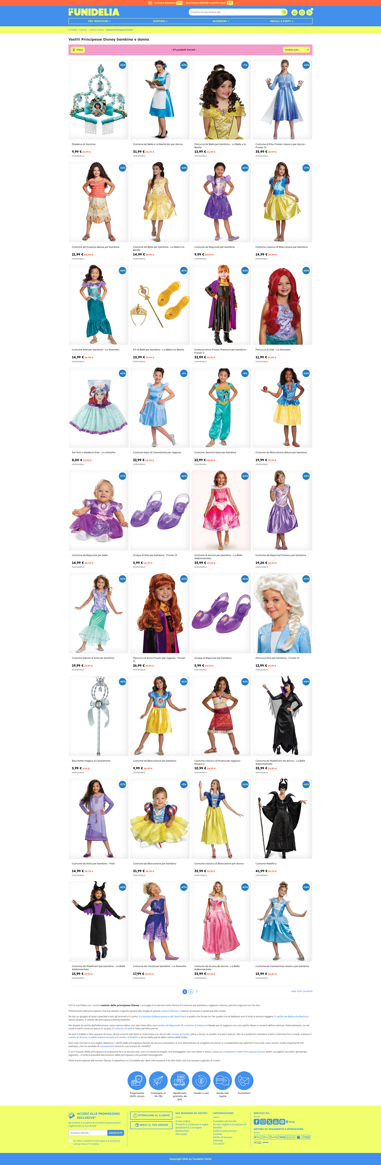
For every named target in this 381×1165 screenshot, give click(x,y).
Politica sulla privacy (225, 1130)
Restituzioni (182, 1130)
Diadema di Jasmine (83, 144)
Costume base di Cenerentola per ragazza (157, 452)
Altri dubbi (181, 1134)
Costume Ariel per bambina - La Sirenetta (95, 349)
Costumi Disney (96, 30)
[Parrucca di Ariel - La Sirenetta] (282, 305)
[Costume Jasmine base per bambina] (221, 407)
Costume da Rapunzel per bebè (90, 555)
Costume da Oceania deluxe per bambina (95, 246)
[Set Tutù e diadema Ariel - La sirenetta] (98, 407)
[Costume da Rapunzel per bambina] (221, 202)
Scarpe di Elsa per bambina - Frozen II (155, 555)
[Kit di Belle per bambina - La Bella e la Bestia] (160, 305)
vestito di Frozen (180, 1034)
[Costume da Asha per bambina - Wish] (98, 819)
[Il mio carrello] (309, 12)
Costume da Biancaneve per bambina (154, 760)
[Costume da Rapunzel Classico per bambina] (282, 510)
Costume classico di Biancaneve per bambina (282, 246)
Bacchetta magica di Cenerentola (91, 760)
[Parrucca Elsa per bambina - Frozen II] (282, 613)
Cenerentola (107, 1046)
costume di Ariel (123, 1028)
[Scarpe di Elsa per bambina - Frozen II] (160, 510)
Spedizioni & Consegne (188, 1127)
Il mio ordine (182, 1121)
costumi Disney (169, 1010)
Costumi (159, 21)
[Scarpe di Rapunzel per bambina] (221, 613)
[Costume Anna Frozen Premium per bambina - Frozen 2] (221, 305)
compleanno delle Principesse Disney (243, 1051)
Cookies (217, 1134)
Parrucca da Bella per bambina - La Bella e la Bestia (220, 146)
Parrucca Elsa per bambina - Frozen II (277, 657)
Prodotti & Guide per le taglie (191, 1124)
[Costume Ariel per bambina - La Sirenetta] (98, 305)
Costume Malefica (266, 863)
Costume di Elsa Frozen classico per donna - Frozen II (281, 146)
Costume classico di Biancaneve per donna (219, 863)
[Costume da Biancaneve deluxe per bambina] (282, 407)
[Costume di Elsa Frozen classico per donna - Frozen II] (282, 99)
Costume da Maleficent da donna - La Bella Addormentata (280, 762)
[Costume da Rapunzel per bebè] (98, 510)
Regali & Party (280, 21)
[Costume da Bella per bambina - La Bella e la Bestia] (160, 202)
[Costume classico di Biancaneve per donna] (221, 819)
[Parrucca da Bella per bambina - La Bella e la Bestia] (221, 99)
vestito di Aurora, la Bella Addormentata (91, 1037)
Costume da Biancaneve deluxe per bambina (281, 452)
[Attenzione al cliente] (302, 12)
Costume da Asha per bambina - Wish (93, 863)
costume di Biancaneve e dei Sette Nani (163, 1016)
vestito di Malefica (129, 1037)
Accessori (220, 21)
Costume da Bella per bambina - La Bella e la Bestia (158, 248)
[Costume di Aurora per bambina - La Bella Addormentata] (221, 510)
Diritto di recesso (222, 1137)
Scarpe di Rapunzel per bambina (213, 657)
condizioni (115, 1140)
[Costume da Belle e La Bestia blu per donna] (160, 99)
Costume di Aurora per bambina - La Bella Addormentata (218, 557)
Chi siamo (218, 1143)
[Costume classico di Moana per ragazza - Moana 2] (221, 716)
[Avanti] (196, 991)
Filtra (79, 49)
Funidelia (72, 30)
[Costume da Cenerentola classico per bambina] (282, 921)
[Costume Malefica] (282, 819)
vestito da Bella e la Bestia (291, 1016)
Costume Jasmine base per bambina (215, 452)
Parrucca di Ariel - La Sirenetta (273, 349)
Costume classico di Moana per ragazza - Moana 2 (217, 762)
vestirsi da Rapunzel (168, 1025)
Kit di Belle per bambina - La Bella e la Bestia (158, 349)
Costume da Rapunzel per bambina (214, 246)
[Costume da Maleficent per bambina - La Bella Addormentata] (98, 921)
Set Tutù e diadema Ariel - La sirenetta (93, 452)
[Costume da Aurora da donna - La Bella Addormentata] (221, 921)
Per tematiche (98, 21)
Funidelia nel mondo (224, 1121)
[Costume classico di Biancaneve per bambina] (282, 202)
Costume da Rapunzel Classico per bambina (281, 555)
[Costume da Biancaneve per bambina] (160, 716)
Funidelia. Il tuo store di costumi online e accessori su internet (94, 12)
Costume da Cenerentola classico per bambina (282, 966)
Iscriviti (115, 1132)
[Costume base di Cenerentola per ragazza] (160, 407)
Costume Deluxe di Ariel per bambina (93, 657)
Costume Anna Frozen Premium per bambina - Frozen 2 (220, 351)
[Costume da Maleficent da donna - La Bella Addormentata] (282, 716)
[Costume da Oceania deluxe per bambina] (98, 202)
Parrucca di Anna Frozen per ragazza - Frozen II (159, 659)
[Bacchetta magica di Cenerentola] (98, 716)
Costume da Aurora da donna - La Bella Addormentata (217, 968)
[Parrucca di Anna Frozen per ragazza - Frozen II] (160, 613)
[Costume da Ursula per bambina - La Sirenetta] (160, 921)
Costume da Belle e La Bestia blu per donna (158, 144)
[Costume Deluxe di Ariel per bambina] (98, 613)
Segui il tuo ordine (153, 1124)
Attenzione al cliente (153, 1115)
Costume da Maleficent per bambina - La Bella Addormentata (98, 968)
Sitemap (218, 1140)
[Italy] (257, 1122)
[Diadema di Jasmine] (98, 99)
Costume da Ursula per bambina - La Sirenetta (159, 966)
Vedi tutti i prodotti (302, 991)
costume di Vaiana (194, 1025)
